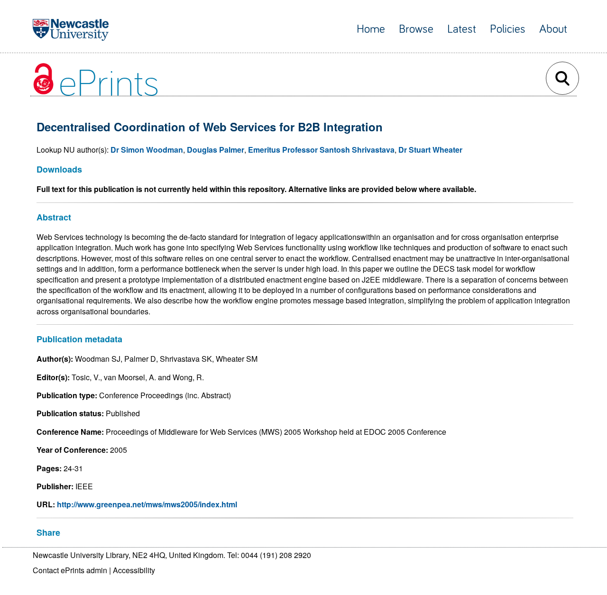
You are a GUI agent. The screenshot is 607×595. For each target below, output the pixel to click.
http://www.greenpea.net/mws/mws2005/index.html (147, 504)
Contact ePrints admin (70, 570)
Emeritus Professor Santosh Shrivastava (321, 149)
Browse (416, 29)
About (553, 29)
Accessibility (134, 570)
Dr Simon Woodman (146, 149)
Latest (461, 29)
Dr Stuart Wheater (430, 149)
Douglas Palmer (215, 149)
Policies (507, 29)
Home (371, 29)
